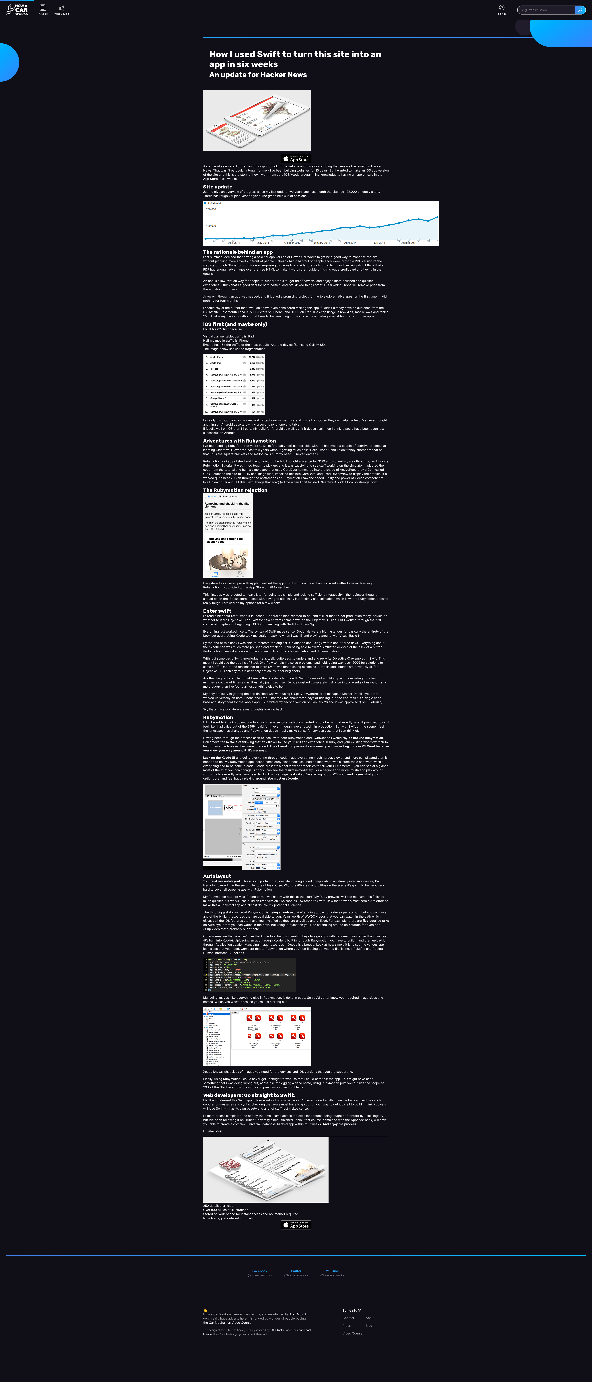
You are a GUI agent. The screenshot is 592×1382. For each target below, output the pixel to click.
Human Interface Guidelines (223, 953)
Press (347, 1326)
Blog (369, 1326)
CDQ (206, 474)
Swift (302, 678)
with (295, 678)
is (280, 678)
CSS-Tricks (277, 1330)
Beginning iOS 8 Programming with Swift (264, 624)
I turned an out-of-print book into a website (267, 166)
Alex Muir (215, 1131)
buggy (286, 678)
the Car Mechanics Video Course (227, 1322)
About (370, 1318)
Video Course (352, 1333)
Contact (348, 1318)
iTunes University (257, 1120)
